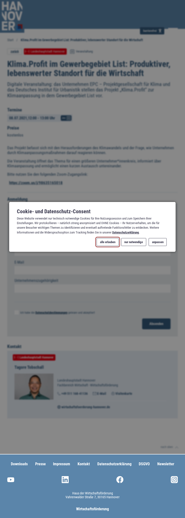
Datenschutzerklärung (125, 232)
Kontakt (84, 464)
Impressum (61, 464)
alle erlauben (108, 242)
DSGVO (144, 464)
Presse (40, 464)
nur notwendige (134, 242)
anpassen (158, 242)
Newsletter (165, 464)
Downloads (19, 464)
